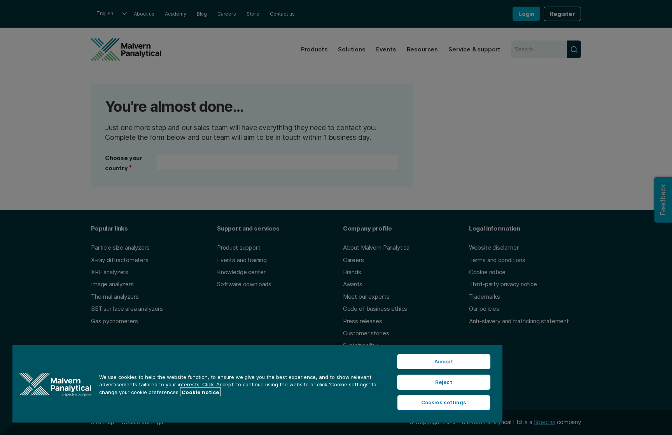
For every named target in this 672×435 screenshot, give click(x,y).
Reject (443, 382)
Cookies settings (443, 402)
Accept (443, 361)
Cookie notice (200, 392)
